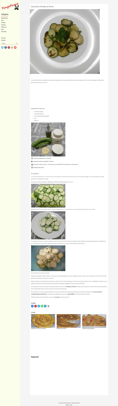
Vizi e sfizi (3, 31)
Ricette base (4, 18)
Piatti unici (3, 27)
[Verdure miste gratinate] (94, 321)
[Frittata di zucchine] (69, 321)
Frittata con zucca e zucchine (38, 328)
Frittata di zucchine (61, 328)
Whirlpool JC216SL (71, 286)
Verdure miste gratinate (88, 328)
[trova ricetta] (69, 404)
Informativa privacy (76, 403)
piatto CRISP (71, 294)
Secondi (3, 22)
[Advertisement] (69, 95)
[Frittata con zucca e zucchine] (43, 321)
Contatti (3, 40)
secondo (57, 297)
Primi (2, 20)
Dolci (2, 29)
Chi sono (3, 38)
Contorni (3, 25)
